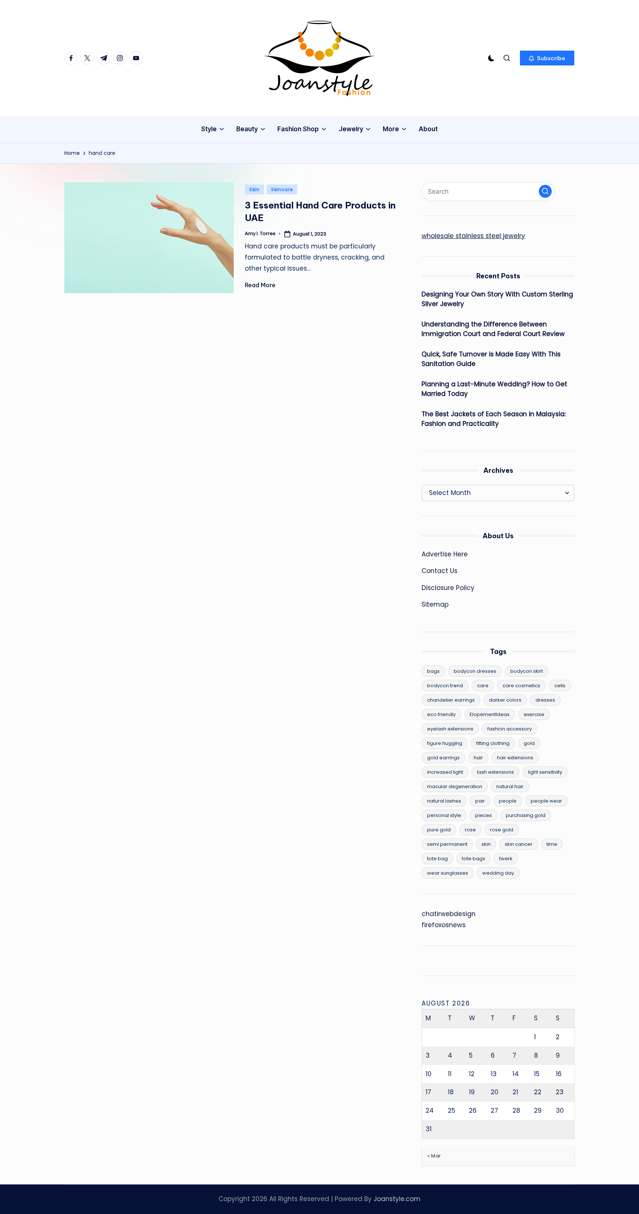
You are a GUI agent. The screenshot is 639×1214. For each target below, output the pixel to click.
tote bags (473, 858)
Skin (254, 189)
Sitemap (435, 604)
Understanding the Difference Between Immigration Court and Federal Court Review (493, 329)
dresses (545, 699)
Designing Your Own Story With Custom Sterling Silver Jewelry (497, 299)
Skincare (282, 189)
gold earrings (443, 757)
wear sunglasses (447, 872)
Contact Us (439, 570)
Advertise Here (445, 554)
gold (529, 743)
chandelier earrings (451, 699)
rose (470, 829)
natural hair (510, 786)
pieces (483, 815)
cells (559, 685)
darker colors (505, 699)
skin (486, 844)
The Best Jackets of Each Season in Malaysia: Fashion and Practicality (494, 419)
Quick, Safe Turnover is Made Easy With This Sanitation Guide (491, 359)
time (552, 844)
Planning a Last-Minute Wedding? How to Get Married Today (494, 389)
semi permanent (447, 844)
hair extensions (515, 757)
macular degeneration (454, 786)
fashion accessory (509, 728)
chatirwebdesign (449, 913)
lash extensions (495, 772)
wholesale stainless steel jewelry (473, 235)
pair (480, 800)
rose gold (501, 829)
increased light (445, 772)
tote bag (437, 858)
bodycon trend (445, 685)
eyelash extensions (450, 728)
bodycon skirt (526, 671)
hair (478, 757)
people (508, 800)
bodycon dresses (475, 671)
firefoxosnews (444, 924)
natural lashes (444, 800)
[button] (547, 58)
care (482, 685)
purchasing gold (525, 815)
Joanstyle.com (396, 1198)
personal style (444, 815)
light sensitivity (545, 772)
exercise (534, 714)
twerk (506, 858)
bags (433, 671)
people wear (546, 800)
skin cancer (518, 844)
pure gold (439, 829)
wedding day (498, 872)
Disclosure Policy (448, 587)
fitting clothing (493, 743)
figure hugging (444, 743)
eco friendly (441, 714)
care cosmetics (521, 685)
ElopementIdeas (490, 714)
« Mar (434, 1155)
